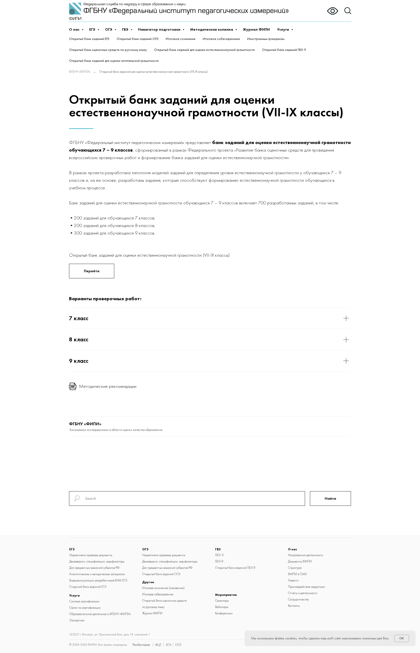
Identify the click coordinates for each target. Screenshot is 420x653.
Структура (295, 568)
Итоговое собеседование (221, 38)
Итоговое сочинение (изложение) (163, 588)
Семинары (222, 601)
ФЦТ (158, 645)
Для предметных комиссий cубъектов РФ (94, 568)
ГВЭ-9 (219, 561)
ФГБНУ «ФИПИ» (79, 72)
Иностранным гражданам (265, 38)
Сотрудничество (298, 599)
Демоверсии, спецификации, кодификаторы (96, 561)
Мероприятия (226, 595)
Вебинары (221, 607)
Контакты (294, 606)
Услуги (283, 29)
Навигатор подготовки (159, 29)
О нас (74, 29)
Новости (293, 580)
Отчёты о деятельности (302, 593)
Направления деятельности (305, 555)
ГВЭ (125, 29)
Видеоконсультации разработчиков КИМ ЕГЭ (98, 580)
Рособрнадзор (141, 645)
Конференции (224, 613)
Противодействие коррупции (306, 587)
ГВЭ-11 (219, 555)
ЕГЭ (92, 29)
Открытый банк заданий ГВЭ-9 (284, 49)
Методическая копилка (212, 29)
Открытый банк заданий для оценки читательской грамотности (114, 60)
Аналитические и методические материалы (97, 574)
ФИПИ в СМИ (297, 574)
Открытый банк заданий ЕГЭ (89, 38)
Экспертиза (76, 620)
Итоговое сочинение (180, 38)
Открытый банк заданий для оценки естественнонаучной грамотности (204, 49)
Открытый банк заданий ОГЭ (137, 38)
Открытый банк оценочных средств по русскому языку (108, 49)
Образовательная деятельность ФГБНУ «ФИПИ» (100, 614)
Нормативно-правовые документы (90, 555)
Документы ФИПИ (300, 561)
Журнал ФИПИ (256, 29)
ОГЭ (109, 29)
